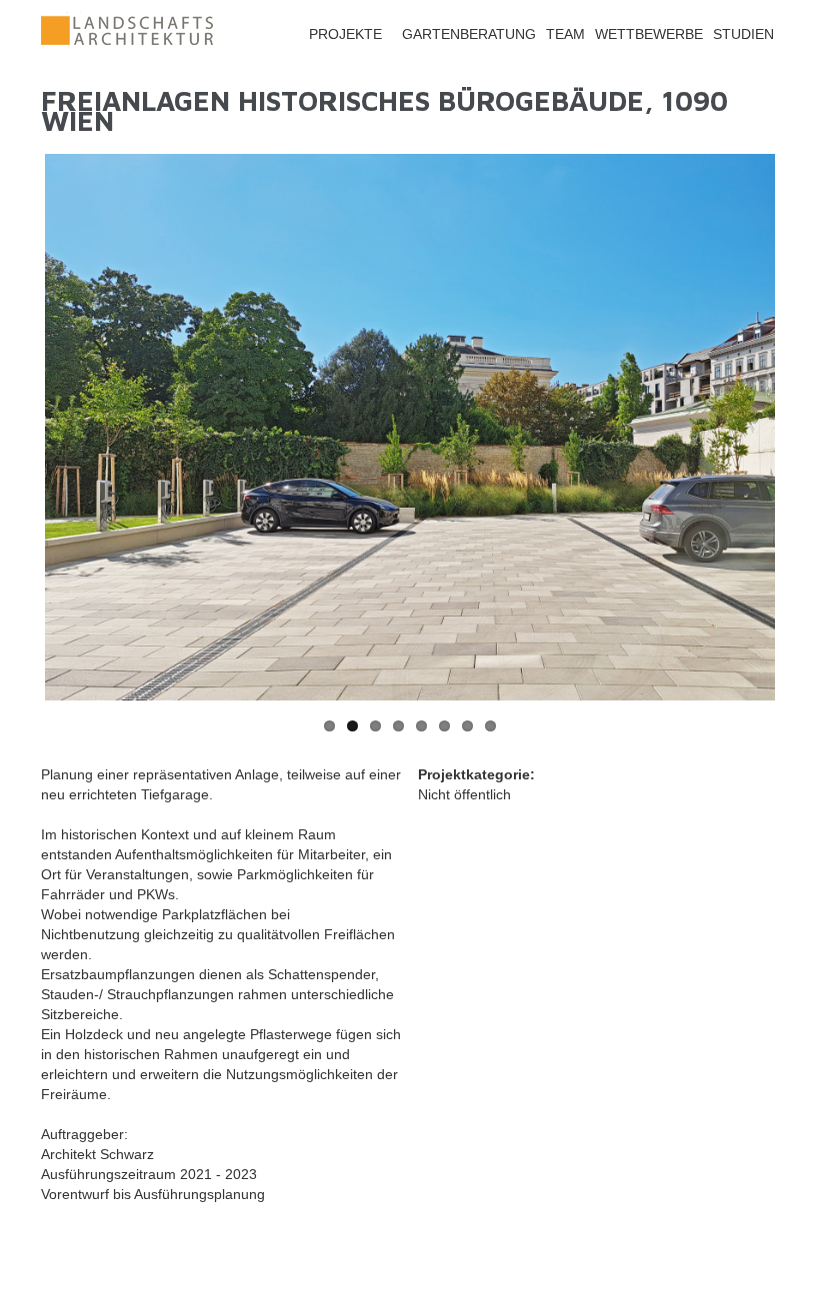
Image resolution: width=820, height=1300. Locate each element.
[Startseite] (127, 45)
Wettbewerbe (649, 34)
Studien (743, 34)
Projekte (345, 34)
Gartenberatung (469, 34)
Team (565, 34)
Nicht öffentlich (464, 794)
